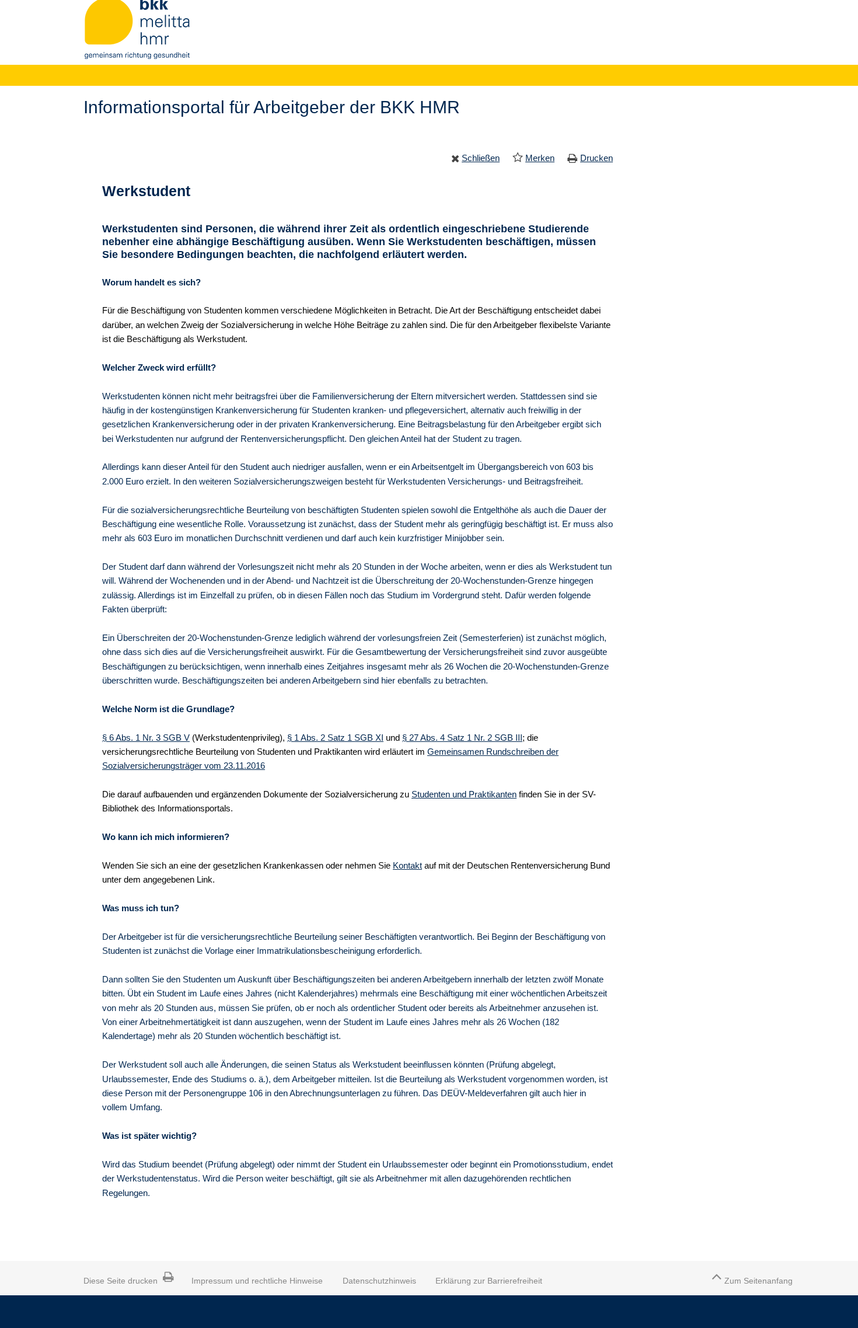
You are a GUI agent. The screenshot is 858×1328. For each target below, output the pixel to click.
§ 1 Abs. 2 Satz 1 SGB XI (335, 738)
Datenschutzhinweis (379, 1280)
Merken (539, 158)
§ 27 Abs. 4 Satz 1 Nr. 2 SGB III (462, 738)
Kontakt (407, 865)
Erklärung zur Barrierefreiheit (488, 1280)
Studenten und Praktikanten (464, 794)
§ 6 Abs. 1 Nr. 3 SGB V (146, 738)
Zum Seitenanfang (758, 1280)
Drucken (596, 158)
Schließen (481, 158)
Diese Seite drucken (120, 1280)
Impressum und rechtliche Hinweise (257, 1280)
